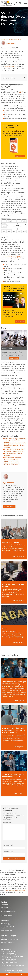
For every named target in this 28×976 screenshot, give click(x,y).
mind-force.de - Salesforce (7, 964)
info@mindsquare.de (9, 911)
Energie (3, 928)
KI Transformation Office (7, 941)
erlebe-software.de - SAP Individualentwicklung (12, 956)
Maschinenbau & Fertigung (7, 924)
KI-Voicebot (4, 944)
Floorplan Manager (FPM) (13, 257)
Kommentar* (7, 822)
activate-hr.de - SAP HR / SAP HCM (9, 961)
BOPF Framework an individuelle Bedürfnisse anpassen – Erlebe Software (15, 445)
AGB (16, 972)
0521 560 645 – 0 (9, 910)
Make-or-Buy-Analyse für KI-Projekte (9, 939)
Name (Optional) (8, 845)
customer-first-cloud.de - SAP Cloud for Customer (12, 965)
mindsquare (4, 39)
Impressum (11, 972)
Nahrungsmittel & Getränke (7, 926)
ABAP (21, 92)
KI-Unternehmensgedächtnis (7, 942)
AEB (19, 972)
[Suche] (21, 974)
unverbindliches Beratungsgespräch (15, 890)
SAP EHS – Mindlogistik (11, 464)
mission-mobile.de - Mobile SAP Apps (9, 954)
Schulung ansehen (14, 358)
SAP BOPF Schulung (7, 348)
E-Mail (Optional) (8, 852)
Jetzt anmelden (20, 321)
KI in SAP (3, 938)
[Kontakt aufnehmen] (7, 974)
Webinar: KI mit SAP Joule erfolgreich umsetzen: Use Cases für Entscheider (14, 288)
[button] (14, 77)
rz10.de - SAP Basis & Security (8, 953)
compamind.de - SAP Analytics (8, 957)
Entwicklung (18, 39)
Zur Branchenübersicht (6, 930)
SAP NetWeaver (10, 66)
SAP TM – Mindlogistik (11, 462)
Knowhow (11, 39)
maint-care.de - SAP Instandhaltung (9, 962)
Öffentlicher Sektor (5, 923)
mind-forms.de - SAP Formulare (8, 959)
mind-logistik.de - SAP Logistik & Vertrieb (10, 951)
